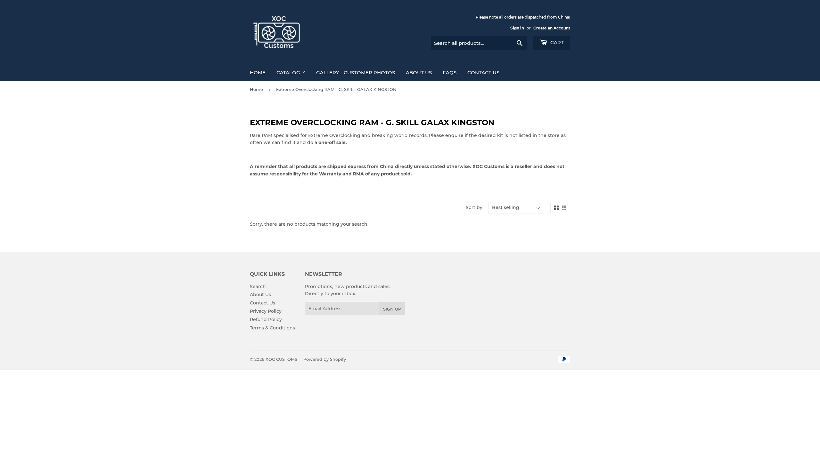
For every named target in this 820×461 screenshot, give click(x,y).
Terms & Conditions (272, 328)
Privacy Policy (266, 311)
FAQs (449, 72)
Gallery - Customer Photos (355, 72)
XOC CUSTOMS (281, 359)
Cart (556, 42)
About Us (419, 72)
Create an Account (551, 28)
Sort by (474, 207)
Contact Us (483, 72)
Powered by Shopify (324, 359)
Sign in (517, 28)
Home (258, 72)
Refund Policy (266, 319)
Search (258, 286)
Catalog (288, 72)
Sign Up (392, 308)
